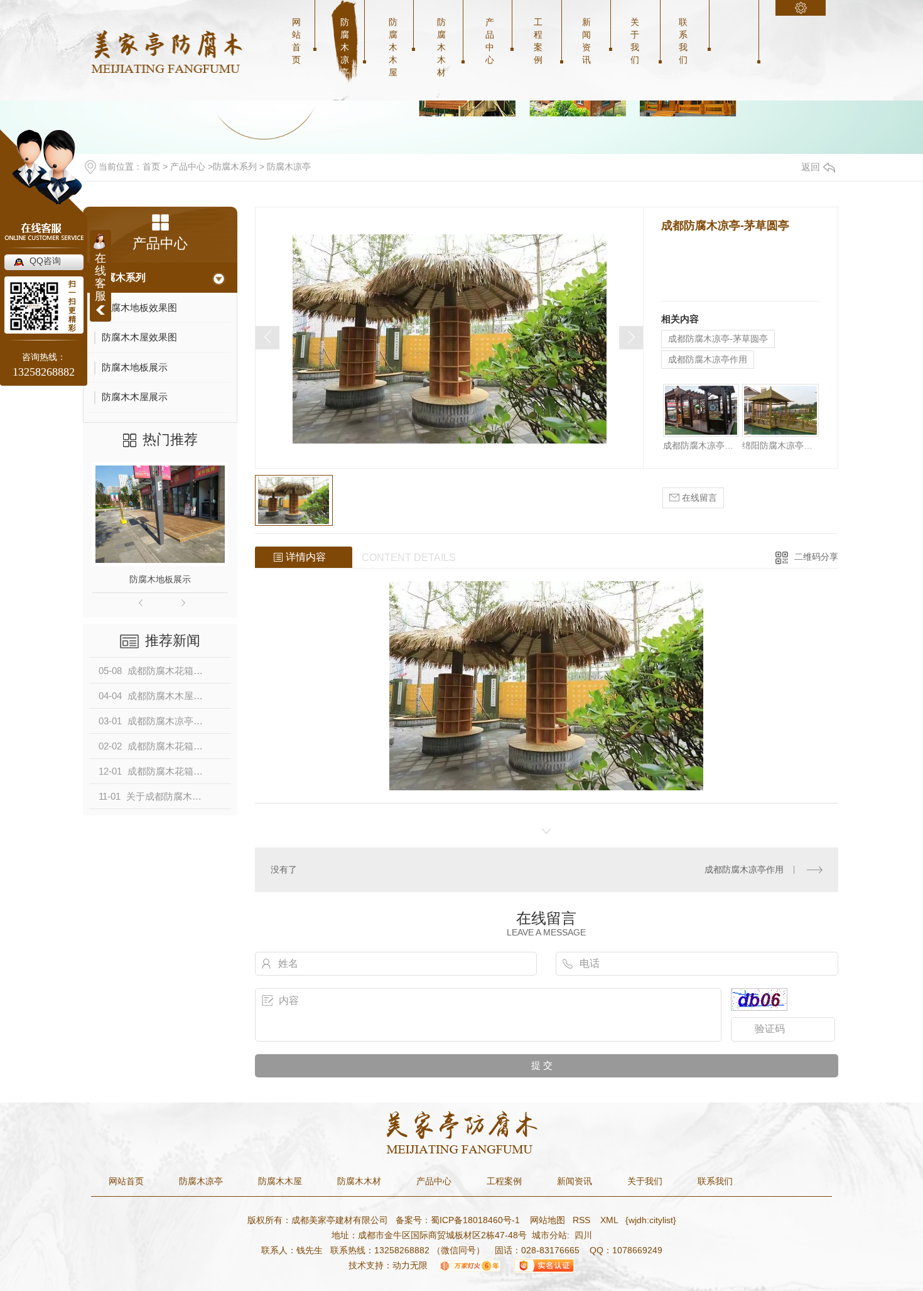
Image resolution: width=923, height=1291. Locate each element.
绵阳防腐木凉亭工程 (780, 445)
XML (610, 1220)
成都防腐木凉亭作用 (707, 359)
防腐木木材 (441, 47)
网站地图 (546, 1220)
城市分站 (549, 1235)
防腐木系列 (235, 166)
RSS (583, 1220)
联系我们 (683, 41)
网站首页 (296, 41)
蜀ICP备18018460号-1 (475, 1220)
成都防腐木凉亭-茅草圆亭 (718, 339)
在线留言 (698, 498)
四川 (583, 1235)
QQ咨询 (45, 261)
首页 (151, 166)
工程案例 (538, 41)
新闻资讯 (586, 41)
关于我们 (634, 41)
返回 (810, 166)
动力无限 (410, 1265)
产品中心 (489, 41)
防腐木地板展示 (160, 579)
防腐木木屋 (393, 47)
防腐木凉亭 (344, 47)
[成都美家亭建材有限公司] (166, 51)
